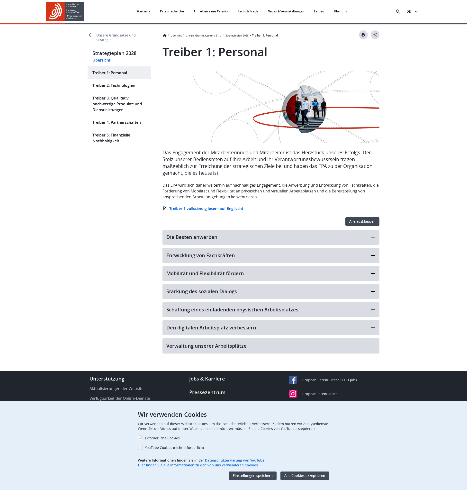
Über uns (340, 11)
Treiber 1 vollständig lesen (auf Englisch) (206, 208)
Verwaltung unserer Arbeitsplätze (206, 346)
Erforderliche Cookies (162, 438)
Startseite (143, 11)
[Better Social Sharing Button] (375, 34)
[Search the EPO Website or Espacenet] (398, 11)
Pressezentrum (207, 392)
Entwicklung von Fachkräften (200, 255)
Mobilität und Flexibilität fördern (205, 273)
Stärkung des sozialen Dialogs (201, 291)
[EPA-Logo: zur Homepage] (65, 11)
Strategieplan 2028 (237, 35)
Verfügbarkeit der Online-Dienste (120, 398)
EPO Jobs (349, 380)
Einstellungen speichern (253, 475)
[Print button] (363, 34)
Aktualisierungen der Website (117, 388)
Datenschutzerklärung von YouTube (234, 460)
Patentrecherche (172, 11)
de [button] (408, 11)
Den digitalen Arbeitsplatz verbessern (211, 327)
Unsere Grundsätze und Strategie (116, 37)
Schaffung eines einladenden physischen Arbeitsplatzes (232, 309)
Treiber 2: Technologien (113, 85)
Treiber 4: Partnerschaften (116, 122)
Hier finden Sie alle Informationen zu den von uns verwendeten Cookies (198, 465)
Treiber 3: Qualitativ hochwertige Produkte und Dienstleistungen (117, 103)
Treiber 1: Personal (109, 72)
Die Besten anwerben (191, 237)
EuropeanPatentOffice (318, 393)
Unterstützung (107, 378)
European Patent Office (319, 380)
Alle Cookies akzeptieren (304, 475)
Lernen (319, 11)
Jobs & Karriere (207, 378)
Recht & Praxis (248, 11)
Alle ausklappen (362, 221)
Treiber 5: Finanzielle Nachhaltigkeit (111, 138)
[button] (84, 12)
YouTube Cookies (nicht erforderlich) (174, 447)
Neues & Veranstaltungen (286, 11)
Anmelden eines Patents (211, 11)
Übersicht (101, 60)
